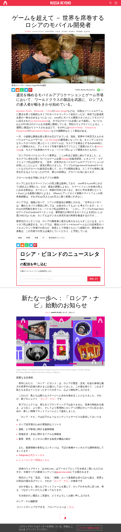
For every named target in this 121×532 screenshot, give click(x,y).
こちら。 (71, 507)
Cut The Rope (51, 140)
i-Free (49, 111)
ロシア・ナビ (61, 481)
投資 (20, 238)
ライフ (47, 312)
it (43, 238)
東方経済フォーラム (57, 238)
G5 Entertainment (39, 121)
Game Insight (61, 111)
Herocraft (38, 111)
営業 (36, 238)
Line (102, 90)
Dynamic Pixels (24, 111)
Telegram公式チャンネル (32, 455)
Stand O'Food (75, 128)
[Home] (5, 3)
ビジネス (28, 31)
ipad (28, 238)
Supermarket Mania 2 (40, 131)
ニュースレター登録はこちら (34, 460)
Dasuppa (65, 159)
